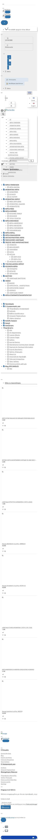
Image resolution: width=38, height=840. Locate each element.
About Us (12, 354)
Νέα (10, 369)
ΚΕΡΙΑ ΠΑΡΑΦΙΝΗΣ (16, 228)
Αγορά (7, 323)
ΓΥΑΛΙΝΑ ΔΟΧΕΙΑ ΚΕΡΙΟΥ (17, 158)
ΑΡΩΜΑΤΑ (13, 245)
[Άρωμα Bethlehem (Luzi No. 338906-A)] (10, 528)
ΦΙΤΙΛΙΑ (12, 254)
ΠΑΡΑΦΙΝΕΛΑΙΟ (15, 230)
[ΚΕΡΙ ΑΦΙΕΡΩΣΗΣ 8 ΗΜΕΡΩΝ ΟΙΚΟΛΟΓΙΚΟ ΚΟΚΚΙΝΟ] (10, 654)
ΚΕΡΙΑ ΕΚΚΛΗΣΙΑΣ (15, 137)
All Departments (15, 333)
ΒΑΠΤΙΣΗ (8, 276)
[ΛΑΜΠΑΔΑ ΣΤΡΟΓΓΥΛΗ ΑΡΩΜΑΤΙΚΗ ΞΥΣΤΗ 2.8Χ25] (10, 486)
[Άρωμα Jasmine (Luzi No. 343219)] (10, 696)
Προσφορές (9, 304)
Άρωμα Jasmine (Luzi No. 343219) (12, 711)
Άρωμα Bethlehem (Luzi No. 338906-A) (14, 544)
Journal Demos (14, 342)
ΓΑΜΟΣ (12, 167)
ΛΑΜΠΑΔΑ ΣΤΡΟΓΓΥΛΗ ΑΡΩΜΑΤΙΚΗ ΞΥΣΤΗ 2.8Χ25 (17, 502)
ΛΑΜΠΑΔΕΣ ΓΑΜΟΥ (16, 293)
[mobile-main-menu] (2, 111)
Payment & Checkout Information (21, 347)
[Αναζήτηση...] (3, 114)
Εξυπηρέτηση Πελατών (9, 772)
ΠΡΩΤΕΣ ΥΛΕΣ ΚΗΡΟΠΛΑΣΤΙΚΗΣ (13, 154)
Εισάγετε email (5, 799)
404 (10, 330)
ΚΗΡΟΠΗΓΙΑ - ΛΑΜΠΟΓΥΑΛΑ (19, 286)
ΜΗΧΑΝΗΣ (13, 216)
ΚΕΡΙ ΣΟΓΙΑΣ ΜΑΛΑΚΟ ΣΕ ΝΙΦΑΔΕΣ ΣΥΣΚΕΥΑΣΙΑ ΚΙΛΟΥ (18, 418)
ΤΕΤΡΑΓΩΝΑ (13, 274)
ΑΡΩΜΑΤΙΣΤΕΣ (14, 206)
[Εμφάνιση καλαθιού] (2, 164)
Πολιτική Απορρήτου (16, 359)
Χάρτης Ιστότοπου (8, 176)
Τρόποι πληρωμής (15, 352)
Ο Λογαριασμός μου (12, 306)
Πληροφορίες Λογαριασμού (19, 309)
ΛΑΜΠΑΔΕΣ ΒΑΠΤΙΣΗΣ (17, 278)
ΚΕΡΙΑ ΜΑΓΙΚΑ (14, 187)
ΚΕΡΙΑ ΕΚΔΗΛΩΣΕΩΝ (15, 143)
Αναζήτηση (9, 325)
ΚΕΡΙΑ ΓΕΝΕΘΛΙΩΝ (15, 122)
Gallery (11, 340)
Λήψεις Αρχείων (15, 318)
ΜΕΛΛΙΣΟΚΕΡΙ (14, 247)
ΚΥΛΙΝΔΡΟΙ (13, 269)
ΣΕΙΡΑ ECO (17, 257)
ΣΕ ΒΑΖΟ (12, 194)
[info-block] (3, 820)
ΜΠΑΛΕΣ (12, 271)
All (10, 119)
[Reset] (4, 22)
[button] (33, 99)
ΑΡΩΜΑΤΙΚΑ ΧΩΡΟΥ (15, 128)
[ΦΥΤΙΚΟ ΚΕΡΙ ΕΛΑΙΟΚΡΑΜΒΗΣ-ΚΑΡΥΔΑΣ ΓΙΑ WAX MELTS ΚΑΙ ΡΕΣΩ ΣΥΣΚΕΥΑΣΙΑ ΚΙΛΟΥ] (10, 444)
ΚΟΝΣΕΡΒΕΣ (13, 192)
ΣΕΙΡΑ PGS (17, 259)
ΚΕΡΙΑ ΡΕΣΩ (13, 131)
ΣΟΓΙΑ (11, 252)
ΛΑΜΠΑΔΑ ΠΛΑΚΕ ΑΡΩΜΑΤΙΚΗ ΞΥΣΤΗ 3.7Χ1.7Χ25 (17, 627)
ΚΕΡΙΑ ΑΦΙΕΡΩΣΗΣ (16, 223)
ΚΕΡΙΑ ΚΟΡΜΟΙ (14, 134)
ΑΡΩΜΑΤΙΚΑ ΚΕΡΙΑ (15, 125)
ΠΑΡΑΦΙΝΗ (13, 250)
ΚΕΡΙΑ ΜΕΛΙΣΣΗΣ (15, 226)
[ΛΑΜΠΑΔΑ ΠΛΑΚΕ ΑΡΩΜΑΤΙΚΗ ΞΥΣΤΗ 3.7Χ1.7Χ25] (10, 612)
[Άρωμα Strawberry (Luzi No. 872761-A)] (10, 570)
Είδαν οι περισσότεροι (13, 383)
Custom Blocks (14, 335)
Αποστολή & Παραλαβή (17, 357)
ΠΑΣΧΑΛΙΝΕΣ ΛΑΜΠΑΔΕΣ (17, 149)
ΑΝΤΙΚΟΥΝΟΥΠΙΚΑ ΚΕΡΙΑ (17, 146)
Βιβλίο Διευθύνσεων (16, 313)
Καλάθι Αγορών (11, 321)
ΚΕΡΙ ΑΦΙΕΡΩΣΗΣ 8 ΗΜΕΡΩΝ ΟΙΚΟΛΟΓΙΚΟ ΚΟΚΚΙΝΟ (18, 669)
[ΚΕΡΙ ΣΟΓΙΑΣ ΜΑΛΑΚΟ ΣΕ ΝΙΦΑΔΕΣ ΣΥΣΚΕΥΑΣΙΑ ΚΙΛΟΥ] (10, 403)
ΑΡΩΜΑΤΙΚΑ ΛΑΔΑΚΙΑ (17, 204)
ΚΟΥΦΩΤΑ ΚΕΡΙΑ (11, 266)
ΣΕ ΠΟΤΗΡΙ (13, 197)
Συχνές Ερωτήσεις (15, 349)
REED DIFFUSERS (15, 202)
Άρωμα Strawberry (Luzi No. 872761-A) (14, 585)
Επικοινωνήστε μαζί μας (18, 364)
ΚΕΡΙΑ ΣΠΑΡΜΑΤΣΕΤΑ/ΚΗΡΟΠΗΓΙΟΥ (15, 171)
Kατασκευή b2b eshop (7, 817)
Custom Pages (14, 337)
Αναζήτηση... (5, 161)
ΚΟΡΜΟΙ (12, 290)
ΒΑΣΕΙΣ (12, 283)
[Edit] (3, 4)
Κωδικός (12, 311)
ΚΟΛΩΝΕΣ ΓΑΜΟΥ (15, 214)
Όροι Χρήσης (14, 361)
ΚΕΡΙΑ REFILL (13, 140)
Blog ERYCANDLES (12, 366)
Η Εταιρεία (5, 750)
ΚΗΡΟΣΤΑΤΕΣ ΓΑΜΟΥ (16, 288)
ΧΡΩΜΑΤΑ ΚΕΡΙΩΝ (15, 262)
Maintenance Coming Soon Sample (21, 345)
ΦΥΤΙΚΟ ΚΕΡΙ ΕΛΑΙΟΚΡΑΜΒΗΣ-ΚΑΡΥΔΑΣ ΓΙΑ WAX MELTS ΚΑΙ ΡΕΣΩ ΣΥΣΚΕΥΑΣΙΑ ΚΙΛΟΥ (19, 460)
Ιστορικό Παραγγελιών (17, 316)
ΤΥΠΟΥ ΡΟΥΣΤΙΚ (15, 218)
